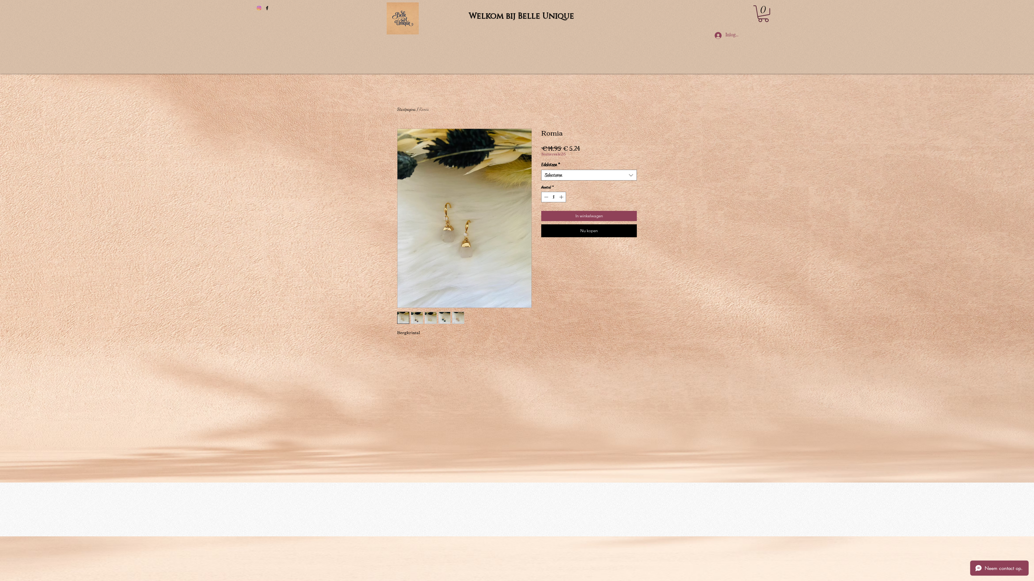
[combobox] (589, 175)
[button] (763, 13)
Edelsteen (550, 165)
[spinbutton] (553, 197)
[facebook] (267, 8)
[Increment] (561, 197)
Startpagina (406, 109)
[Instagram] (259, 8)
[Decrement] (545, 197)
